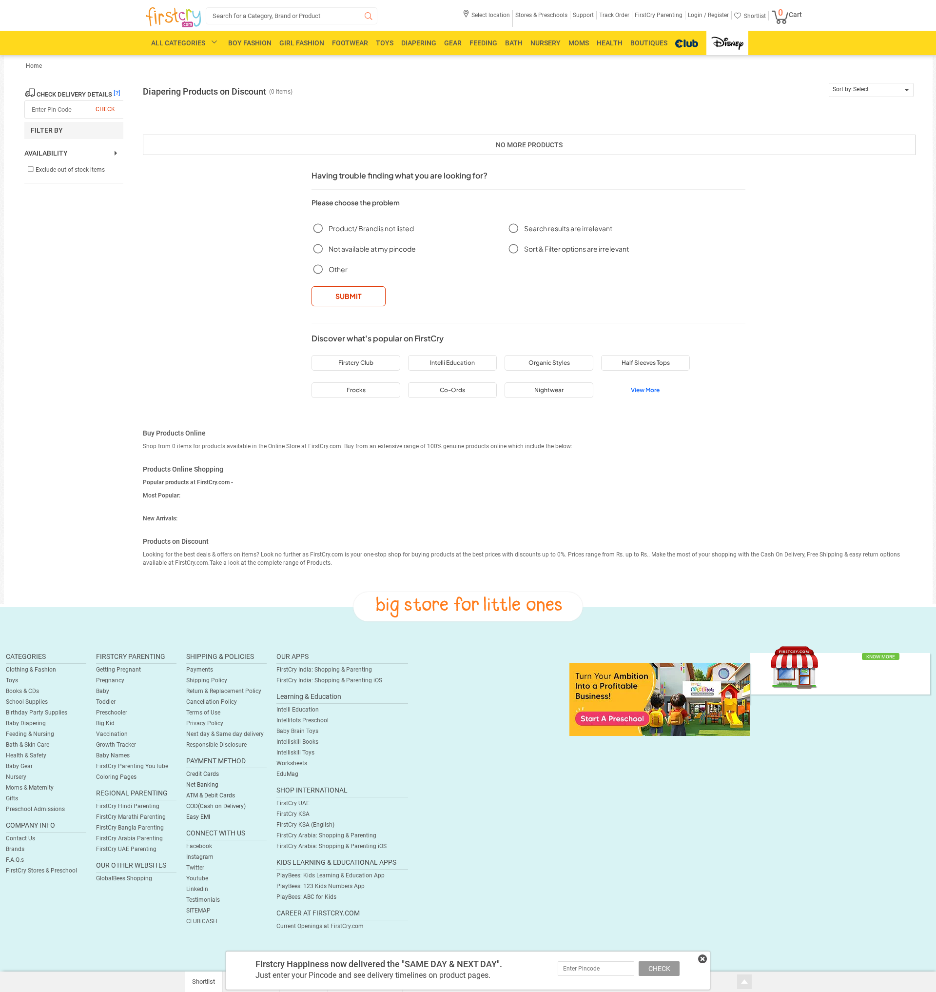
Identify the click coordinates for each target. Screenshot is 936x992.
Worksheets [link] (291, 763)
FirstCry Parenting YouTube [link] (132, 766)
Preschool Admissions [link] (35, 809)
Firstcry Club (355, 362)
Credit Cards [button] (202, 774)
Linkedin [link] (197, 889)
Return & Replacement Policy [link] (223, 691)
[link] (659, 698)
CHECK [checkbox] (105, 109)
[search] (291, 16)
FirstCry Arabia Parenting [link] (129, 838)
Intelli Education (452, 362)
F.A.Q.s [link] (15, 859)
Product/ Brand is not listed (371, 228)
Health (610, 43)
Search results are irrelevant (568, 228)
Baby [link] (102, 691)
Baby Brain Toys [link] (297, 731)
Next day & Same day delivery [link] (225, 734)
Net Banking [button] (202, 785)
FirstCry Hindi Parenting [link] (127, 806)
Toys (384, 43)
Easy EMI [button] (198, 817)
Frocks (356, 390)
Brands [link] (15, 849)
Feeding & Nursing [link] (30, 734)
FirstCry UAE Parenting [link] (126, 849)
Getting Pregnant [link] (118, 669)
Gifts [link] (12, 798)
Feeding (483, 43)
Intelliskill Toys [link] (295, 752)
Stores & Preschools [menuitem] (541, 15)
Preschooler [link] (111, 712)
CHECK (659, 968)
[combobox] (871, 90)
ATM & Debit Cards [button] (210, 795)
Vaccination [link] (112, 734)
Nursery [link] (16, 777)
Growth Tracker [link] (116, 744)
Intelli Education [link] (297, 709)
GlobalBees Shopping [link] (124, 878)
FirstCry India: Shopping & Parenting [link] (324, 669)
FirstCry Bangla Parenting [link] (130, 827)
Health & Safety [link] (26, 755)
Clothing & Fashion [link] (31, 669)
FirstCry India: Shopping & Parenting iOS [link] (329, 680)
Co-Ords (452, 390)
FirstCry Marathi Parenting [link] (131, 816)
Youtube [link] (197, 878)
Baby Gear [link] (19, 766)
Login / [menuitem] (697, 15)
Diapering (418, 43)
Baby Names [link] (113, 755)
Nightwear (549, 390)
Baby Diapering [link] (26, 723)
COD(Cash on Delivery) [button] (216, 806)
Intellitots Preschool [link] (302, 720)
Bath (514, 43)
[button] (486, 18)
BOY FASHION (250, 43)
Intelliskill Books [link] (297, 741)
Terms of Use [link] (203, 712)
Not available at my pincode (372, 248)
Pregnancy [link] (110, 680)
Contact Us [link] (20, 838)
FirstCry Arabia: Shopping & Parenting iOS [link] (331, 846)
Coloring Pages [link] (116, 777)
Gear (453, 43)
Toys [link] (12, 680)
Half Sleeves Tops (646, 362)
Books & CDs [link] (22, 691)
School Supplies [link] (27, 701)
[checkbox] (66, 170)
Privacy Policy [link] (204, 723)
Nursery (545, 43)
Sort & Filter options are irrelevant (576, 248)
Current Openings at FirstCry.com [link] (320, 926)
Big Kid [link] (105, 723)
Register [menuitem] (717, 15)
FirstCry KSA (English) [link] (305, 824)
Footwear (350, 43)
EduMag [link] (287, 774)
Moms (578, 43)
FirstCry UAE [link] (293, 803)
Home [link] (34, 65)
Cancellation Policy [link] (211, 701)
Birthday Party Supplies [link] (36, 712)
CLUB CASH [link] (201, 921)
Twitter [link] (195, 867)
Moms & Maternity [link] (30, 787)
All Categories (178, 43)
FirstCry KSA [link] (293, 814)
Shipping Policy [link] (206, 680)
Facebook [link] (199, 846)
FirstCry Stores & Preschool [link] (41, 870)
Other (338, 269)
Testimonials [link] (203, 899)
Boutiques (648, 43)
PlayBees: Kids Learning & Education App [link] (330, 875)
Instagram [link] (200, 856)
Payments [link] (199, 669)
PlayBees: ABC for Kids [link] (306, 896)
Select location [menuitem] (490, 15)
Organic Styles (549, 362)
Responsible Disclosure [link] (216, 744)
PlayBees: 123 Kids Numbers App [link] (320, 886)
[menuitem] (173, 17)
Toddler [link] (106, 701)
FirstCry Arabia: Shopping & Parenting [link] (326, 835)
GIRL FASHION (301, 43)
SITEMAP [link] (198, 910)
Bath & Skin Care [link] (27, 744)
